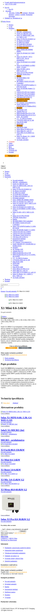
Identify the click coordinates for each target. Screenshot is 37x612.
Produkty (11, 28)
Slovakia (8, 11)
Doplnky (19, 108)
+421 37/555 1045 (10, 4)
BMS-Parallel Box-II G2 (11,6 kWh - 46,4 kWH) (26, 116)
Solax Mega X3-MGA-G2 (25, 129)
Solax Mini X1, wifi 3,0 (24, 131)
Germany (25, 13)
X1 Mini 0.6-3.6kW (23, 42)
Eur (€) (7, 7)
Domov (11, 25)
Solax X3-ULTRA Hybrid (25, 72)
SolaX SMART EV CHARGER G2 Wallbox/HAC (26, 105)
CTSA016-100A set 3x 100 (25, 120)
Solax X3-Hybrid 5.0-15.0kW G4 (23, 207)
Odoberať (23, 531)
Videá (10, 143)
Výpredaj (19, 125)
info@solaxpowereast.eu (8, 566)
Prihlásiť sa (11, 348)
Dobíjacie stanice (22, 101)
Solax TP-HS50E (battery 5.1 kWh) (24, 230)
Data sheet (6, 403)
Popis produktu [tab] (9, 358)
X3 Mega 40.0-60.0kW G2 (25, 46)
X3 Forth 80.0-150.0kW (24, 44)
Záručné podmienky (11, 561)
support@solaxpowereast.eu (18, 355)
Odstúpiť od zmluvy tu (12, 556)
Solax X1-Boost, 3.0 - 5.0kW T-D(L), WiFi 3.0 (26, 137)
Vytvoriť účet (25, 348)
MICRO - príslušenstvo (24, 32)
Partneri (11, 145)
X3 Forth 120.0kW (23, 140)
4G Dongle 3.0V (22, 110)
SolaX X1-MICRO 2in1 (24, 33)
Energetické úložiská (23, 99)
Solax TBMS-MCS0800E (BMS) (23, 200)
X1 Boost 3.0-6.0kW (23, 41)
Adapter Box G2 (22, 111)
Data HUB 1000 (22, 122)
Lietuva (17, 14)
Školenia (11, 148)
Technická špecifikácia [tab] (12, 360)
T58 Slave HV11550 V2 (24, 97)
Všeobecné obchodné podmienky (15, 553)
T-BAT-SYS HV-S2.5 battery (26, 92)
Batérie (19, 76)
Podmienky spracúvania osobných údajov (18, 548)
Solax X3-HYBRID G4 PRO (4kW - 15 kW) (26, 66)
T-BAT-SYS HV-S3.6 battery (26, 94)
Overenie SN (13, 150)
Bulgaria (31, 13)
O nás (10, 26)
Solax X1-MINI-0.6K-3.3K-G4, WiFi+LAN (25, 36)
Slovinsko (12, 16)
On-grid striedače (22, 30)
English (22, 14)
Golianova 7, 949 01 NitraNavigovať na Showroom (9, 538)
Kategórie (8, 177)
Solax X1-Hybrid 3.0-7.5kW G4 (23, 201)
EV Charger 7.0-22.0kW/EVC (26, 102)
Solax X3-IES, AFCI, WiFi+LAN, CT (23, 70)
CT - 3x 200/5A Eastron (24, 118)
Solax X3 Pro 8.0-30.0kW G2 (26, 39)
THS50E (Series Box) (23, 74)
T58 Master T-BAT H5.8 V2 (26, 95)
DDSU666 (20, 124)
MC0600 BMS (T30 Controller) (23, 78)
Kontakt (11, 152)
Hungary (11, 14)
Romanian (29, 14)
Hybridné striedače (22, 48)
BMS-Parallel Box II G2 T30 (26, 113)
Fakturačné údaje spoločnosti (14, 550)
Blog (10, 147)
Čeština (17, 13)
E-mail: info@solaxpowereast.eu (15, 2)
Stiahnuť (15, 403)
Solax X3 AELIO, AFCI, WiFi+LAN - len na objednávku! (24, 58)
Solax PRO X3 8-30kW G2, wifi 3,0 (24, 272)
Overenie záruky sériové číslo (14, 558)
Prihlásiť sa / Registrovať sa (13, 18)
